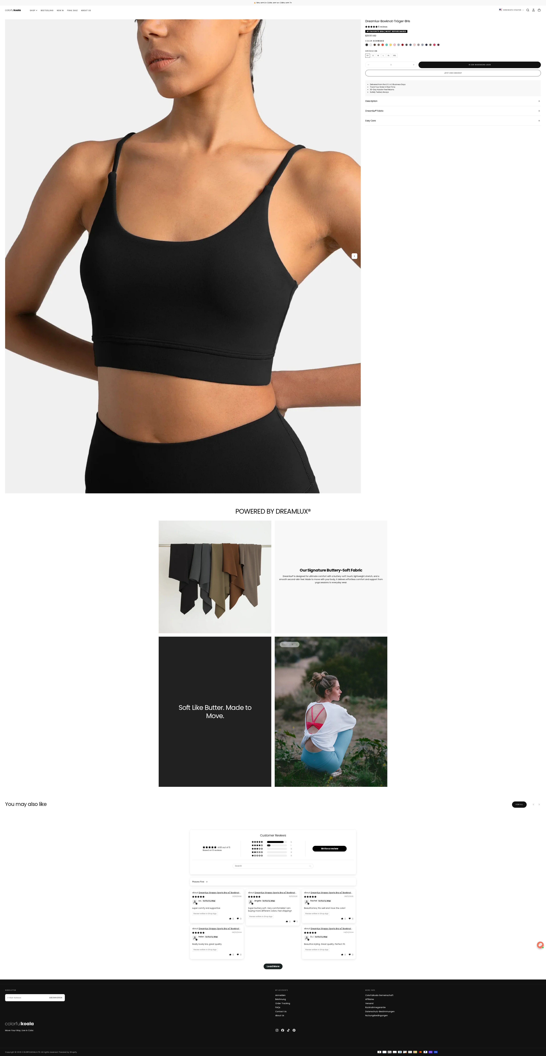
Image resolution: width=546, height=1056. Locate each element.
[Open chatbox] (540, 945)
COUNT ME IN (251, 540)
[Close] (312, 503)
